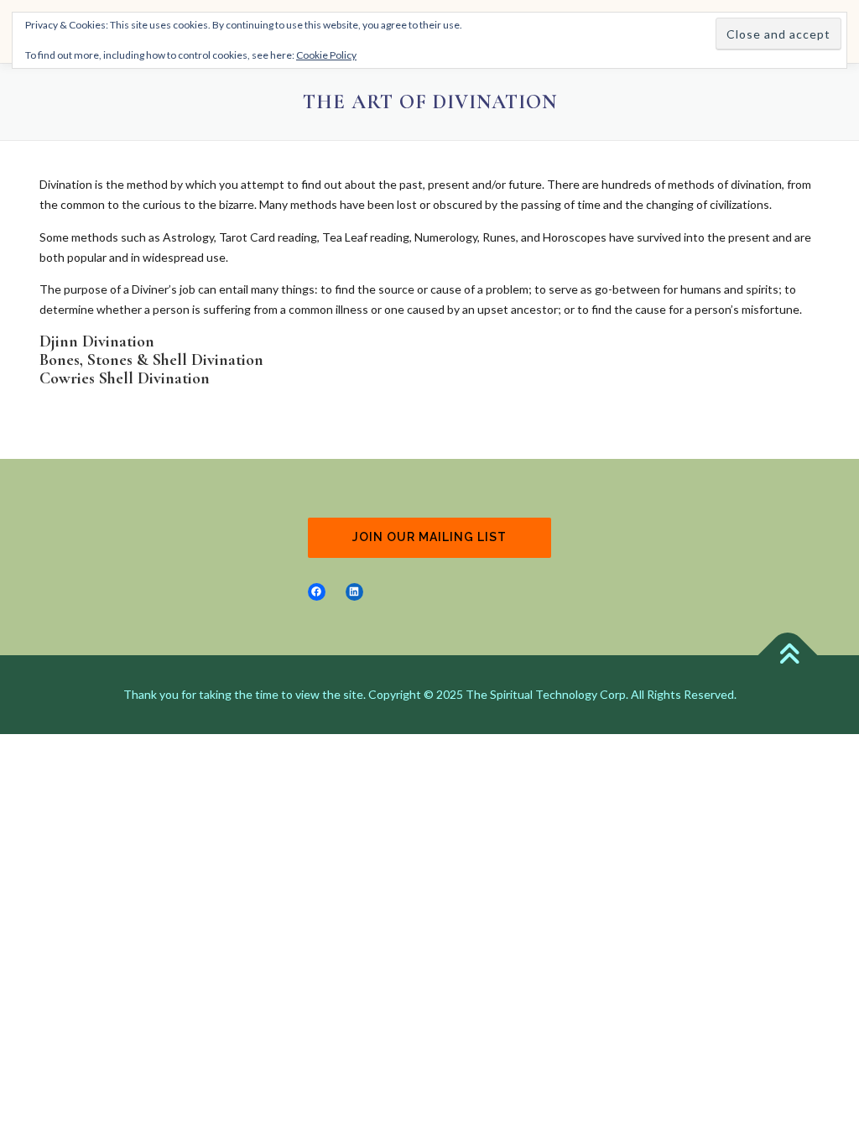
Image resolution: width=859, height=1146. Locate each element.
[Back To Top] (788, 655)
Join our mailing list (429, 537)
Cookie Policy (326, 55)
